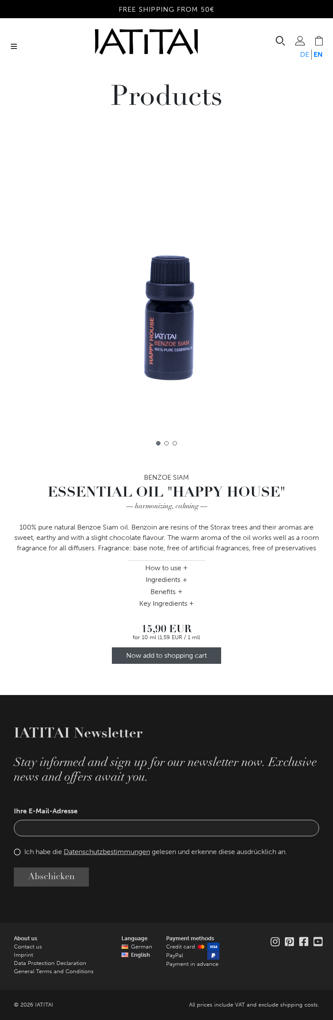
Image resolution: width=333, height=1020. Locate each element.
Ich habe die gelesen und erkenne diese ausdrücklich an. (155, 852)
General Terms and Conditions (54, 971)
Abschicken (51, 877)
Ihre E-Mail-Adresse (46, 811)
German (141, 946)
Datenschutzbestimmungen (107, 852)
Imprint (23, 955)
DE (304, 54)
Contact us (28, 946)
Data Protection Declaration (50, 963)
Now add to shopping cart (166, 655)
